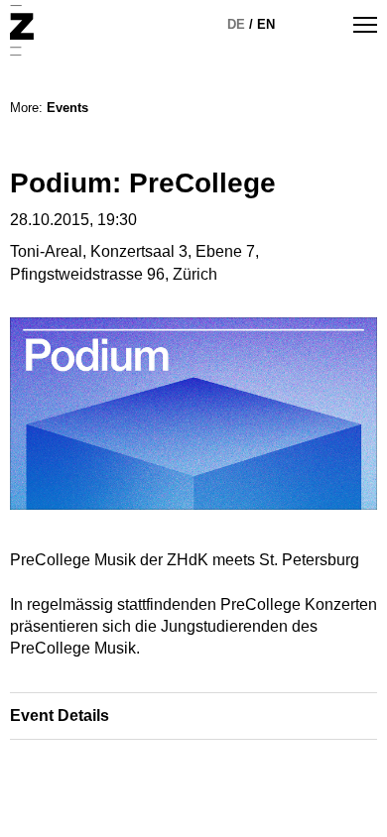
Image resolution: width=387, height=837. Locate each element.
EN (266, 24)
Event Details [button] (59, 715)
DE (236, 24)
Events (67, 107)
